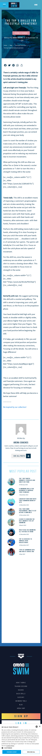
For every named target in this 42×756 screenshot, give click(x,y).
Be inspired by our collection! (14, 407)
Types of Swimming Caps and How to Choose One (27, 550)
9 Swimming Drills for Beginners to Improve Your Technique (26, 490)
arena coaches (18, 38)
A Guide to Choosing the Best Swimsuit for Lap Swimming (27, 520)
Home (35, 5)
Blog (11, 45)
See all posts (19, 456)
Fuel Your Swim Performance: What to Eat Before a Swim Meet (27, 510)
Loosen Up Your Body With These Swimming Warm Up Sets (27, 500)
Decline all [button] (31, 752)
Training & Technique (20, 45)
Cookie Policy (10, 745)
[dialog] (21, 740)
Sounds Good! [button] (12, 752)
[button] (21, 748)
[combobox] (37, 727)
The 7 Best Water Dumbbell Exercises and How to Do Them (27, 480)
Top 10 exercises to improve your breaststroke (25, 540)
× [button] (39, 726)
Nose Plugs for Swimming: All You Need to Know (27, 530)
